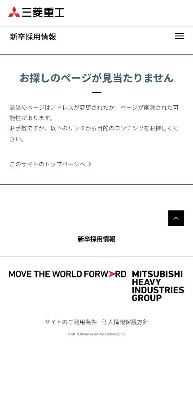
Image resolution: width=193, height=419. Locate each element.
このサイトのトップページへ (47, 164)
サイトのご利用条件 (70, 321)
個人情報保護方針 (125, 321)
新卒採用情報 (96, 238)
